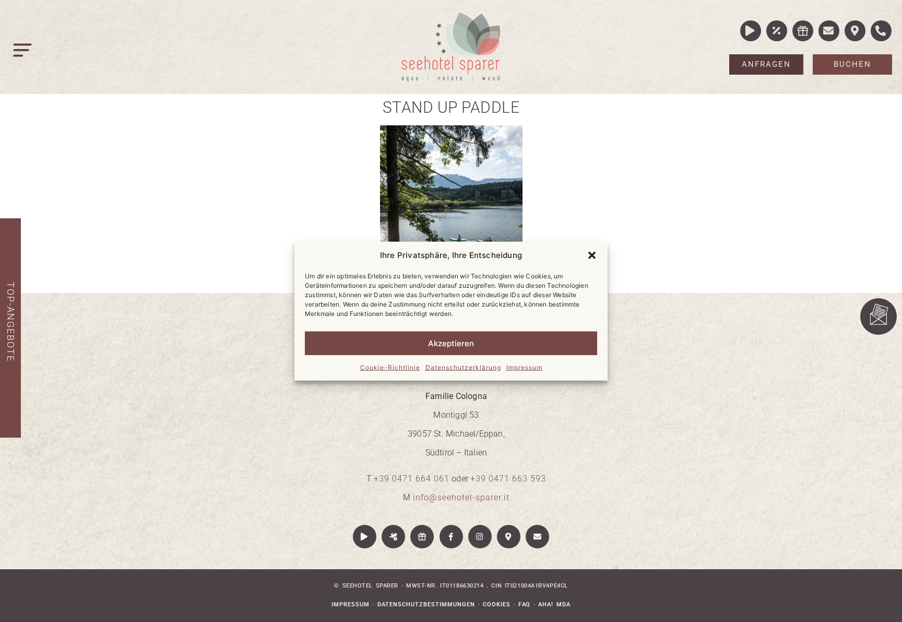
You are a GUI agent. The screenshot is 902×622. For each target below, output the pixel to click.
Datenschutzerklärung (463, 367)
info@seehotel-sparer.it (461, 497)
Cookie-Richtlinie (390, 367)
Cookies (497, 604)
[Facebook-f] (451, 536)
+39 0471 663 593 (508, 479)
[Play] (364, 536)
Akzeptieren (451, 343)
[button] (592, 255)
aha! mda (554, 604)
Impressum (524, 367)
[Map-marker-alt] (508, 536)
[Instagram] (480, 536)
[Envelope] (537, 536)
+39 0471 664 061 (411, 479)
